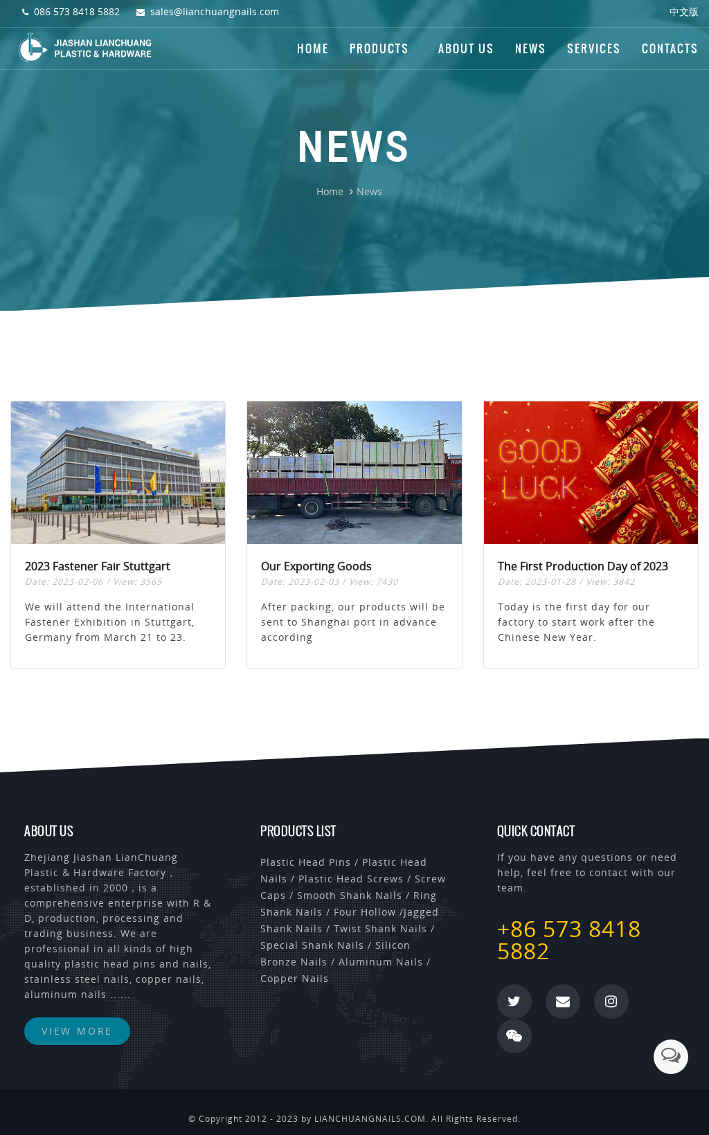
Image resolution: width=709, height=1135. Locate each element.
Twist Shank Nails (380, 928)
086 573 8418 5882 (77, 12)
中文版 (684, 12)
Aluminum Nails (381, 961)
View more (77, 1030)
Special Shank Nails (312, 945)
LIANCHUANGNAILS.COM (370, 1119)
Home (313, 48)
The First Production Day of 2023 (583, 566)
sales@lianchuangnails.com (214, 12)
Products (379, 48)
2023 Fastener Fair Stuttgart (97, 566)
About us (466, 48)
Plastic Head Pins (305, 862)
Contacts (670, 48)
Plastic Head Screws (351, 878)
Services (594, 48)
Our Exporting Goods (316, 566)
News (530, 48)
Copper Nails (294, 978)
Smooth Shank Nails (349, 895)
